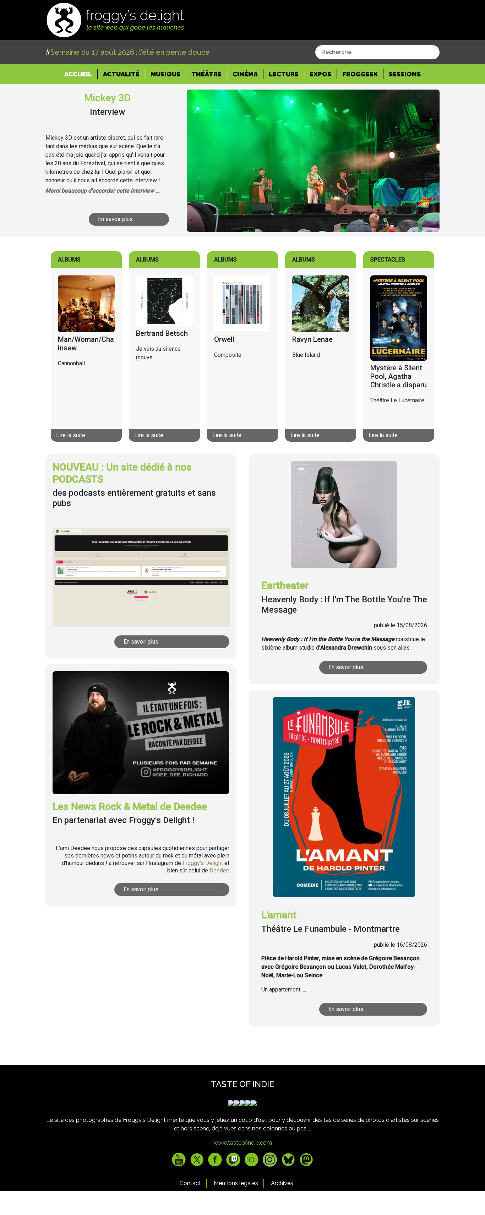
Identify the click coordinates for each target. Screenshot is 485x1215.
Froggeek (360, 74)
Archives (282, 1183)
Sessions (405, 74)
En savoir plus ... (117, 219)
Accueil (81, 74)
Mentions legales (236, 1183)
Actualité (121, 74)
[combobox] (377, 52)
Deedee (219, 870)
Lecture (284, 74)
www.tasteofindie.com (242, 1142)
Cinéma (245, 74)
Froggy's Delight (202, 863)
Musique (165, 74)
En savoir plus (141, 641)
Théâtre (206, 74)
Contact (190, 1183)
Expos (320, 74)
